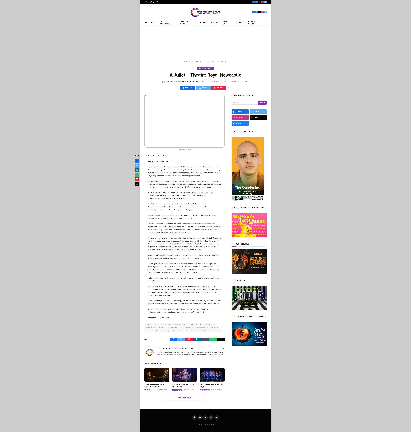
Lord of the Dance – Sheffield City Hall (211, 386)
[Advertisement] (205, 43)
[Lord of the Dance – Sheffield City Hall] (212, 375)
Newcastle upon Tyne (163, 331)
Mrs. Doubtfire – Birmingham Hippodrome (183, 386)
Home (153, 22)
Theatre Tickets (251, 22)
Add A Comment (184, 398)
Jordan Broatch (151, 327)
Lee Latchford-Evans (187, 327)
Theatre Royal (216, 331)
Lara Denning (172, 327)
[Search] (265, 22)
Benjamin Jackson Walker (163, 324)
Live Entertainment (205, 68)
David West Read (180, 324)
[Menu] (146, 22)
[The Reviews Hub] (205, 12)
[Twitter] (137, 165)
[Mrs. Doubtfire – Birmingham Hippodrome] (184, 375)
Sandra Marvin (191, 331)
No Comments (234, 82)
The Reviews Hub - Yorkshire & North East (183, 82)
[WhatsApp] (137, 174)
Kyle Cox (162, 327)
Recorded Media (184, 22)
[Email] (137, 183)
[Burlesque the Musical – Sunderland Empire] (156, 375)
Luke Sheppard (202, 327)
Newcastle (149, 331)
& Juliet (148, 324)
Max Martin (214, 327)
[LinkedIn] (137, 170)
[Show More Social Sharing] (229, 88)
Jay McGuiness (211, 324)
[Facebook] (137, 161)
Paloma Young (178, 331)
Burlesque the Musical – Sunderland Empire (154, 386)
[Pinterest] (137, 179)
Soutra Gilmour (204, 331)
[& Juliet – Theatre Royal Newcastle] (184, 121)
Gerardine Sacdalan (196, 324)
